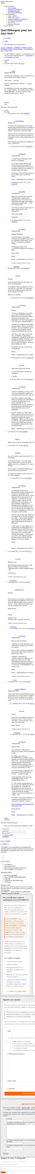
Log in (2, 841)
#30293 (32, 734)
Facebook (9, 1119)
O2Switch (21, 160)
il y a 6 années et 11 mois (11, 57)
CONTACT (7, 882)
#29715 (28, 681)
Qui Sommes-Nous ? (10, 866)
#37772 (29, 551)
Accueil (3, 47)
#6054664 (30, 298)
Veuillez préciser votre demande (16, 1124)
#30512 (32, 703)
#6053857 (27, 268)
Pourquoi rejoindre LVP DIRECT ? (18, 19)
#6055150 (30, 358)
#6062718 (29, 146)
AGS (14, 680)
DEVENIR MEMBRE (10, 875)
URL (9, 1031)
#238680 (25, 431)
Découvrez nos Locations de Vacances (15, 868)
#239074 (29, 478)
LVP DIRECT (8, 864)
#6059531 (27, 113)
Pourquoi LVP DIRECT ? (15, 9)
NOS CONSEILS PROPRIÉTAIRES (15, 877)
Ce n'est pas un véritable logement (23, 1043)
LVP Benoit (13, 580)
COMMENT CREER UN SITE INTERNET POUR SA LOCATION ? (16, 48)
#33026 (32, 628)
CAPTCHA (11, 1089)
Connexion (5, 836)
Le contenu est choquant (21, 1048)
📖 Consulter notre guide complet (16, 991)
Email (8, 1147)
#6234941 (14, 222)
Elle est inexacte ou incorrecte (22, 1041)
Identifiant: (5, 831)
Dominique (16, 266)
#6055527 (30, 379)
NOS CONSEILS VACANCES (13, 869)
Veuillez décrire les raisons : (16, 1054)
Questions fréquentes (14, 11)
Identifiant (9, 1141)
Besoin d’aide (26, 1107)
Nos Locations (12, 8)
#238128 (25, 445)
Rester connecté (8, 835)
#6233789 (14, 184)
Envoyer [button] (3, 1172)
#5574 (22, 63)
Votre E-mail (12, 1081)
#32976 (28, 582)
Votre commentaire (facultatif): (9, 1164)
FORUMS (9, 47)
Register (8, 841)
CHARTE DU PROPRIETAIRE (13, 880)
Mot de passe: (6, 833)
